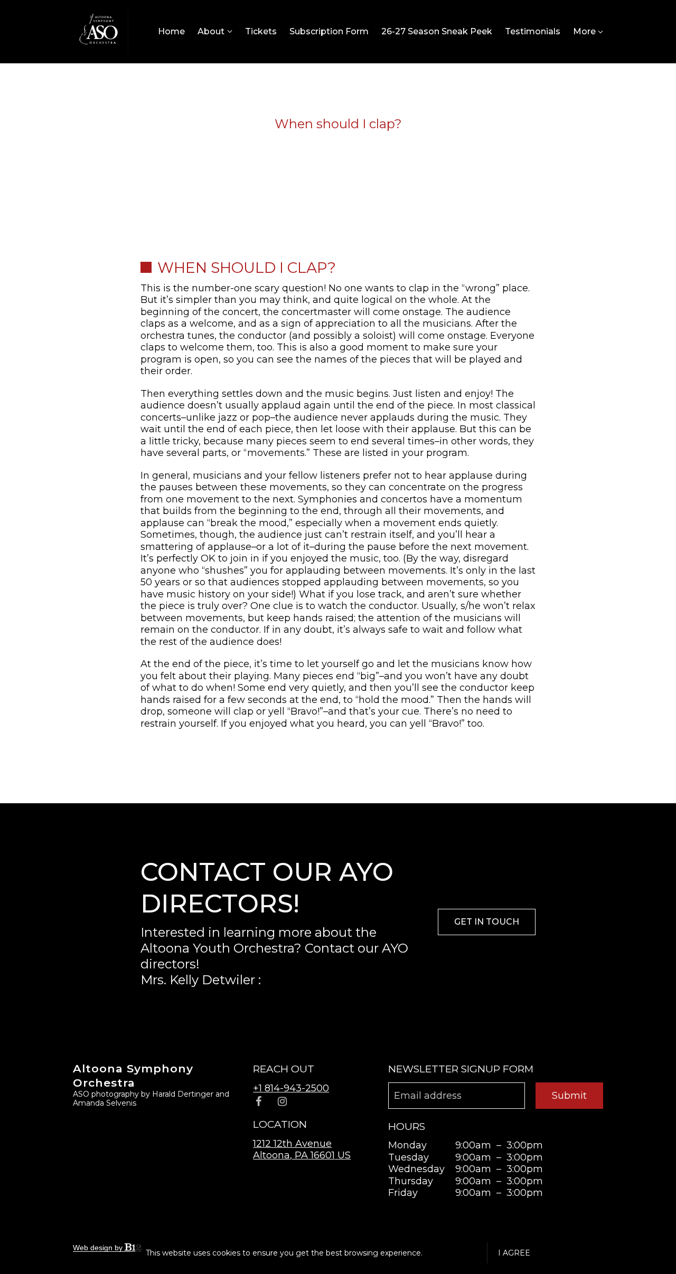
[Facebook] (258, 1101)
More (585, 31)
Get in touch (486, 922)
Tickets (261, 31)
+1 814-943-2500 (291, 1088)
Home (171, 31)
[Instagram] (282, 1101)
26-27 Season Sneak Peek (436, 31)
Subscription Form (329, 31)
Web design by (99, 1247)
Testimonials (532, 31)
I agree (514, 1253)
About (211, 31)
